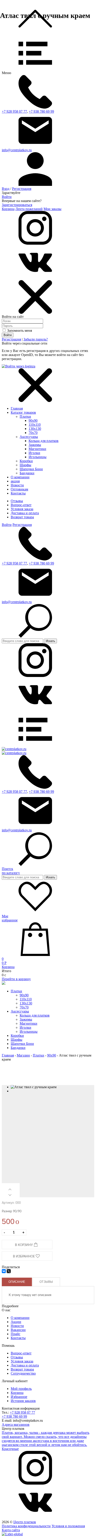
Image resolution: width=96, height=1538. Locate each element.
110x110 (35, 424)
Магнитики (37, 449)
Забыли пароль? (35, 339)
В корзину (24, 1245)
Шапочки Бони (31, 469)
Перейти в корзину (16, 979)
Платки (25, 416)
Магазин (23, 1055)
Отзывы (17, 501)
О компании (20, 1318)
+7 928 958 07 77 (14, 111)
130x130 (35, 429)
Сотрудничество (23, 1373)
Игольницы (37, 457)
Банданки (27, 473)
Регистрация (21, 189)
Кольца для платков (43, 441)
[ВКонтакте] (4, 1271)
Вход (5, 189)
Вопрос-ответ (21, 505)
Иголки (34, 453)
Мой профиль (21, 1389)
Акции (16, 1322)
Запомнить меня (19, 330)
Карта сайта (11, 1530)
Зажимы (35, 445)
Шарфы (25, 465)
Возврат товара (22, 517)
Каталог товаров (23, 412)
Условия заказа (22, 509)
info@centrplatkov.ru (17, 150)
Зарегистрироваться (17, 205)
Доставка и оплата (25, 513)
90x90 (33, 420)
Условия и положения (68, 1526)
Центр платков (24, 1522)
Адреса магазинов (15, 1424)
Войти (7, 197)
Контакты (18, 1338)
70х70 (33, 433)
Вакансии (18, 1330)
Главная (17, 408)
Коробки (26, 461)
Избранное (19, 1397)
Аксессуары (29, 437)
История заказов (23, 1401)
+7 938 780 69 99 (41, 111)
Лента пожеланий (29, 209)
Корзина (8, 209)
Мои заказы (52, 209)
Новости (17, 1326)
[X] (9, 1271)
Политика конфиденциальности (26, 1526)
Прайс (15, 1334)
